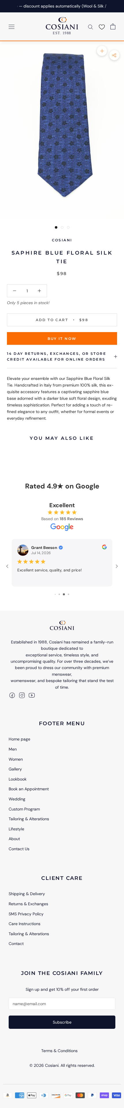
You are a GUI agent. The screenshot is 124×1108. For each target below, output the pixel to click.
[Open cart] (112, 26)
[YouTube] (31, 695)
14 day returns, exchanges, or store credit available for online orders (56, 356)
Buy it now (62, 338)
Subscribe (62, 1022)
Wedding (17, 799)
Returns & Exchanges (28, 903)
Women (16, 759)
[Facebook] (12, 695)
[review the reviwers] (104, 548)
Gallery (15, 769)
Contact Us (19, 848)
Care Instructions (24, 923)
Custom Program (24, 809)
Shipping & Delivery (27, 893)
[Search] (90, 26)
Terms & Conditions (59, 1050)
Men (13, 749)
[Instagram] (21, 695)
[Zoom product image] (102, 51)
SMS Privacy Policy (26, 913)
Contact (16, 943)
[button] (101, 26)
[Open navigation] (11, 26)
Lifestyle (16, 829)
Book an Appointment (29, 788)
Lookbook (18, 779)
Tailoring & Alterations (29, 818)
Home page (19, 739)
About (14, 838)
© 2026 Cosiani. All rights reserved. (62, 1065)
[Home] (62, 625)
